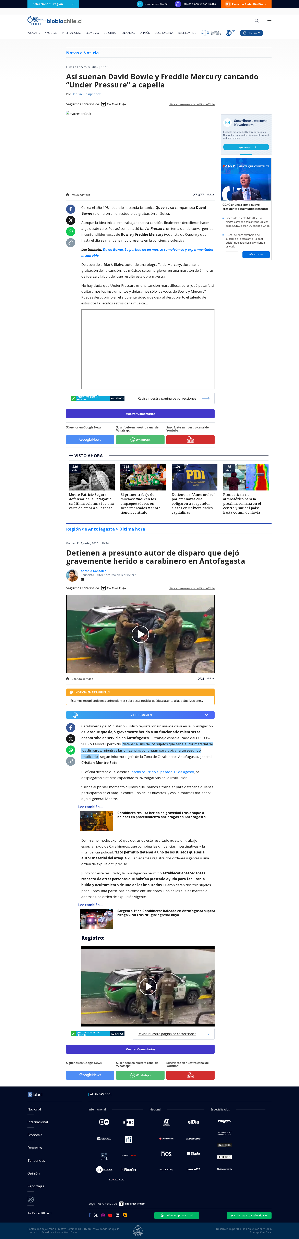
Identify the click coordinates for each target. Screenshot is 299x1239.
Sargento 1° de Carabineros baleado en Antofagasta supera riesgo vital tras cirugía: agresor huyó (166, 913)
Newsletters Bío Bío (156, 4)
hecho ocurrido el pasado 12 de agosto (162, 771)
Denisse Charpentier (86, 94)
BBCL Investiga (164, 33)
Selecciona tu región (48, 4)
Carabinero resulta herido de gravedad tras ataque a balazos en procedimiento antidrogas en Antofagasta (161, 815)
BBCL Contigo (187, 33)
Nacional (51, 33)
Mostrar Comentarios (140, 413)
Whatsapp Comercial (179, 1215)
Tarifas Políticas (38, 1213)
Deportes (110, 33)
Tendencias (127, 33)
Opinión (145, 33)
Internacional (71, 33)
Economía (92, 33)
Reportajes (35, 1186)
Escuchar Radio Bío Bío (247, 4)
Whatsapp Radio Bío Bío (252, 1215)
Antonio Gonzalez (93, 571)
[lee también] (97, 821)
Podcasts (33, 33)
